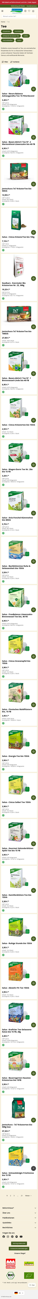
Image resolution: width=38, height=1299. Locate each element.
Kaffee (26, 36)
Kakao (19, 40)
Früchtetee (18, 31)
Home (3, 22)
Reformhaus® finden (18, 6)
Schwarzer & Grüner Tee (11, 36)
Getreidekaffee (7, 40)
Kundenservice (32, 6)
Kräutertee (6, 31)
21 (22, 1196)
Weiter (27, 1196)
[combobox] (19, 16)
